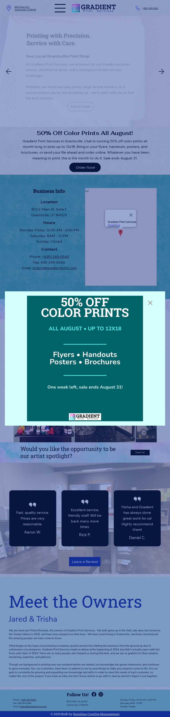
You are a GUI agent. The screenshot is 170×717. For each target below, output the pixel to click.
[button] (150, 303)
